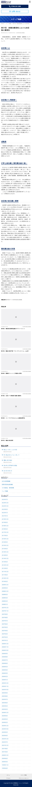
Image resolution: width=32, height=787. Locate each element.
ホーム (8, 775)
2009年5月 (5, 588)
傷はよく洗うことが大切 (10, 449)
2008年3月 (5, 598)
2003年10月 (5, 729)
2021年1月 (5, 516)
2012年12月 (5, 565)
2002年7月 (5, 742)
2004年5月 (5, 719)
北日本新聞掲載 (6, 481)
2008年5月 (5, 594)
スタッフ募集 (24, 775)
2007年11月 (5, 611)
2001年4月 (5, 752)
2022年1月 (5, 512)
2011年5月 (5, 575)
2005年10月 (5, 689)
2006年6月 (5, 663)
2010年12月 (5, 578)
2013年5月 (5, 562)
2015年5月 (5, 548)
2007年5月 (5, 627)
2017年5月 (5, 535)
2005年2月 (5, 709)
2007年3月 (5, 634)
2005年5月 (5, 706)
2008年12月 (5, 591)
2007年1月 (5, 640)
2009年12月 (5, 585)
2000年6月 (5, 758)
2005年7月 (5, 699)
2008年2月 (5, 601)
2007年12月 (5, 607)
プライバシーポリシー (24, 778)
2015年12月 (5, 545)
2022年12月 (5, 506)
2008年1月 (5, 604)
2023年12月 (5, 503)
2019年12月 (5, 519)
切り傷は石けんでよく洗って (11, 455)
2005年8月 (5, 696)
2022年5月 (5, 509)
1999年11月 (5, 765)
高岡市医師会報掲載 (20, 32)
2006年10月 (5, 650)
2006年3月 (5, 673)
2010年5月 (5, 581)
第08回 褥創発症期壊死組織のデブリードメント (13, 328)
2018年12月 (5, 526)
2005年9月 (5, 693)
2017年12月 (5, 532)
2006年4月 (5, 670)
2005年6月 (5, 703)
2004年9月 (5, 716)
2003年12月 (5, 725)
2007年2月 (5, 637)
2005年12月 (5, 683)
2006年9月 (5, 653)
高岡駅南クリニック (18, 783)
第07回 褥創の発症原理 (7, 440)
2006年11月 (5, 647)
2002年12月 (5, 739)
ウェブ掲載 (5, 491)
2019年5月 (5, 522)
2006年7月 (5, 660)
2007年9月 (5, 614)
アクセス (8, 778)
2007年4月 (5, 630)
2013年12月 (5, 558)
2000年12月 (5, 755)
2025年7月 (5, 499)
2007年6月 (5, 624)
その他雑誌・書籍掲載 (8, 488)
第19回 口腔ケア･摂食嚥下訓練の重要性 (11, 395)
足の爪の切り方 (8, 471)
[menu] (30, 1)
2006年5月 (5, 666)
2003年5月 (5, 732)
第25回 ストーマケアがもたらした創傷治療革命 (13, 418)
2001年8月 (5, 748)
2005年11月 (5, 686)
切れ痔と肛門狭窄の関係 (10, 465)
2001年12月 (5, 745)
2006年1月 (5, 680)
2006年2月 (5, 676)
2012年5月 (5, 568)
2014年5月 (5, 555)
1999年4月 (5, 768)
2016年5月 (5, 542)
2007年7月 (5, 621)
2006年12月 (5, 643)
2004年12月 (5, 712)
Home (2, 23)
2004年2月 (5, 722)
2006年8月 (5, 657)
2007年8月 (5, 617)
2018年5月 (5, 529)
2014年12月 (5, 552)
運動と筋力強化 (8, 460)
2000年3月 (5, 762)
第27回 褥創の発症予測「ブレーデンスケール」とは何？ (15, 351)
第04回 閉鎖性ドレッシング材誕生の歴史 (11, 373)
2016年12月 (5, 539)
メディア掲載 (8, 23)
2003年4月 (5, 735)
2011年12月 (5, 571)
